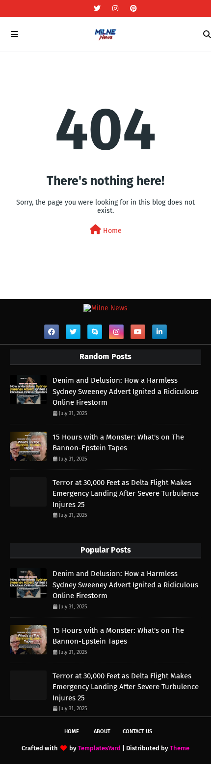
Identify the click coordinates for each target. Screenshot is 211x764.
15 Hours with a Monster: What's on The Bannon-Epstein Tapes (118, 443)
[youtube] (138, 331)
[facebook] (51, 331)
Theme (179, 748)
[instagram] (115, 8)
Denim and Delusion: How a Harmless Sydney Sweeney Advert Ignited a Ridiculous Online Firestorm (125, 391)
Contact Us (137, 731)
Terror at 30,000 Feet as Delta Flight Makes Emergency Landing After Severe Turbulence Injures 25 (126, 493)
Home (111, 231)
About (102, 731)
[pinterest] (132, 8)
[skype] (94, 331)
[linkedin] (159, 331)
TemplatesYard (99, 748)
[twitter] (97, 8)
